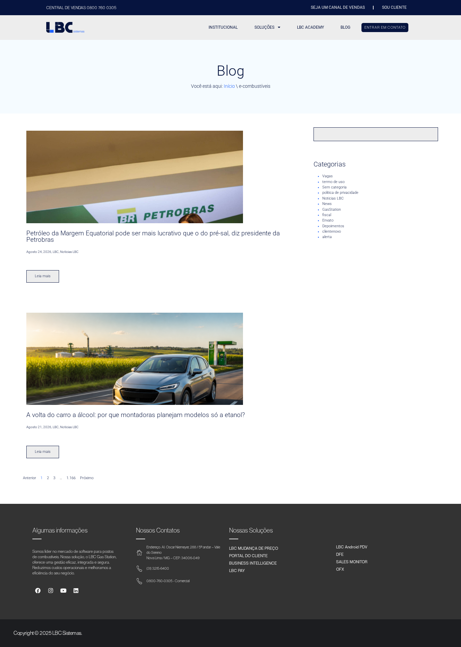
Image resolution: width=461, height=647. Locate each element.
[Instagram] (50, 590)
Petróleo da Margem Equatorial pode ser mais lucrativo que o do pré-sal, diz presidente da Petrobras (153, 236)
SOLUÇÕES (264, 27)
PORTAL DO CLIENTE (248, 555)
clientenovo (331, 231)
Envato (327, 220)
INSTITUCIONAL (223, 27)
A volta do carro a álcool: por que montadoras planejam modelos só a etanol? (135, 415)
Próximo (86, 478)
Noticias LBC (333, 198)
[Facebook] (38, 590)
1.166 (71, 478)
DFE (340, 554)
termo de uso (333, 182)
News (327, 204)
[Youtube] (63, 590)
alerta (327, 237)
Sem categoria (334, 187)
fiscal (326, 215)
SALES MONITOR (352, 561)
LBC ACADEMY (310, 27)
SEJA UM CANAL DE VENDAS (338, 7)
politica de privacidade (340, 192)
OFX (340, 569)
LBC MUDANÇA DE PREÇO (253, 548)
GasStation (331, 209)
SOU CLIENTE (394, 7)
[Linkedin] (76, 590)
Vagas (327, 176)
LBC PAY (237, 570)
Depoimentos (333, 226)
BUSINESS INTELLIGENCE (253, 563)
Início (229, 86)
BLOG (345, 27)
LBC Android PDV (351, 546)
